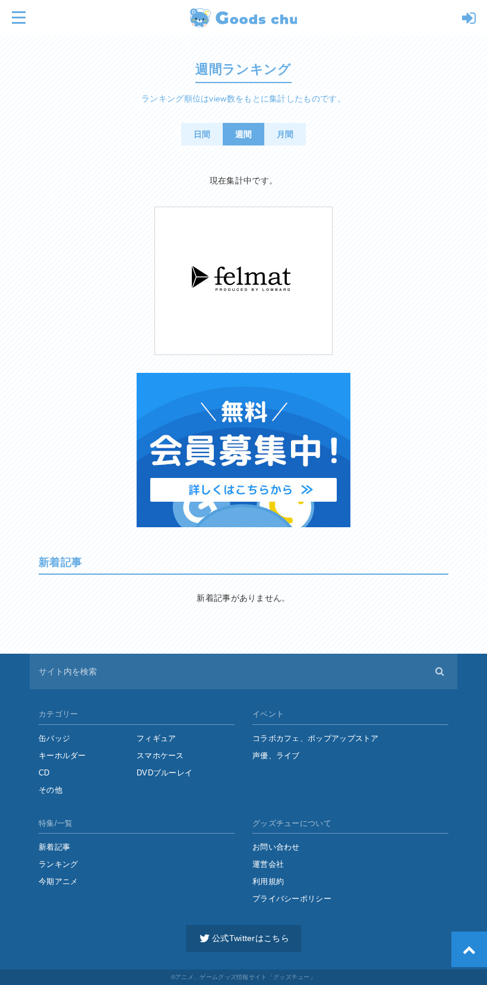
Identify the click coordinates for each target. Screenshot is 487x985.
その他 (50, 790)
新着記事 (54, 847)
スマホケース (160, 755)
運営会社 (268, 864)
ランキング (58, 864)
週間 (243, 134)
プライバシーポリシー (291, 898)
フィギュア (156, 738)
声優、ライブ (276, 755)
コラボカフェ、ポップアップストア (315, 738)
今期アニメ (58, 881)
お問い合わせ (276, 847)
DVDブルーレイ (164, 772)
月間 (285, 134)
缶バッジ (54, 738)
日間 (202, 134)
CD (44, 772)
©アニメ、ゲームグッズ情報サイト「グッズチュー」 (243, 977)
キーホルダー (62, 755)
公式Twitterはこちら (250, 938)
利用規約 (268, 881)
